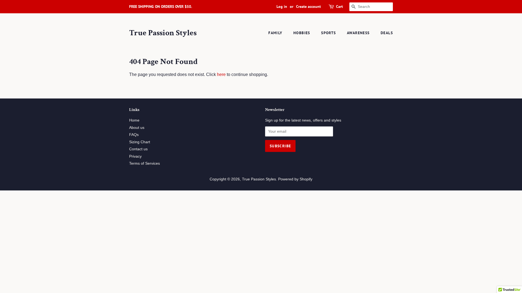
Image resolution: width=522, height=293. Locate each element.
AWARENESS (358, 32)
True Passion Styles (163, 33)
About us (136, 128)
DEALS (387, 32)
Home (134, 120)
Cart (339, 6)
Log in (281, 6)
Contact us (138, 149)
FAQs (134, 135)
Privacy (135, 156)
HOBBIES (301, 32)
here (221, 74)
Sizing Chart (139, 142)
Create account (308, 6)
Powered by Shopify (295, 179)
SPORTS (328, 32)
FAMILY (275, 32)
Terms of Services (144, 163)
